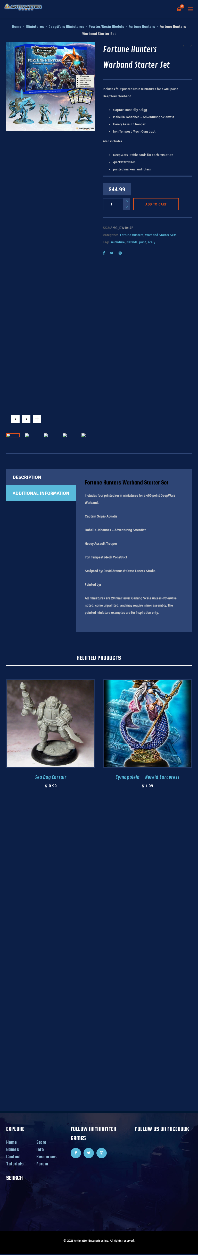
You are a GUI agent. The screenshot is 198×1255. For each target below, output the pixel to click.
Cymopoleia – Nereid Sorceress (147, 777)
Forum (42, 1163)
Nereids (132, 242)
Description (27, 477)
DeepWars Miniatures (66, 26)
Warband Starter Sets (161, 235)
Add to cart (156, 204)
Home (16, 26)
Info (40, 1149)
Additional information (41, 493)
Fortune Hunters (142, 26)
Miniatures (35, 26)
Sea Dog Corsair (51, 777)
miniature (118, 242)
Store (41, 1142)
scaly (151, 242)
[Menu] (190, 9)
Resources (46, 1156)
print (142, 242)
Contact (13, 1156)
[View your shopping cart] (179, 9)
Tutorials (14, 1163)
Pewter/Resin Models (106, 26)
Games (12, 1149)
